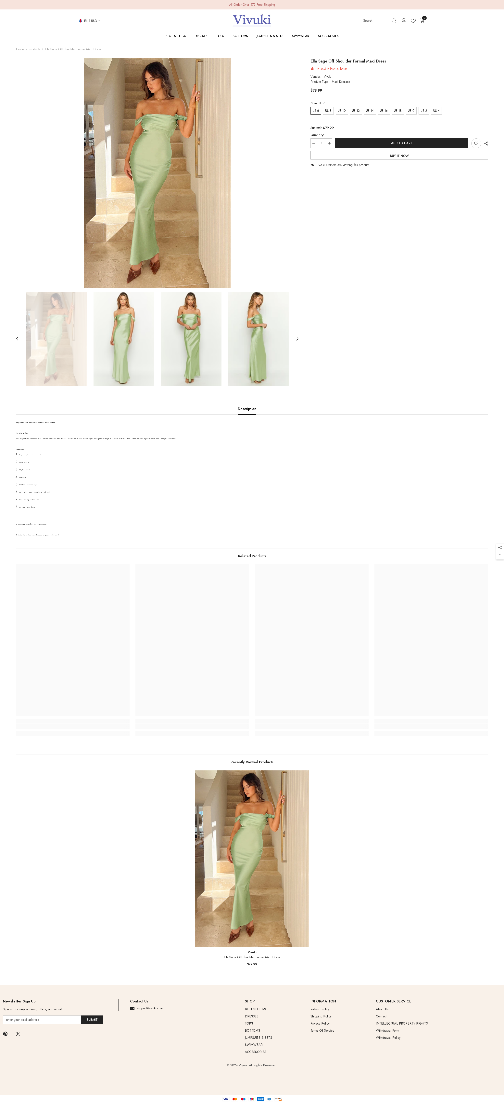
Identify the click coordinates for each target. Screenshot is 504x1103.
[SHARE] (484, 143)
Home (20, 49)
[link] (73, 726)
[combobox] (376, 21)
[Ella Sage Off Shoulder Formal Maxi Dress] (252, 858)
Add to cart (402, 143)
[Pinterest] (5, 1034)
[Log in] (404, 21)
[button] (17, 339)
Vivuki (327, 76)
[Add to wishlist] (476, 143)
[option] (157, 173)
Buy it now (399, 156)
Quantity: (317, 135)
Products (34, 49)
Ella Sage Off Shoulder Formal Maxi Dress (252, 957)
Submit (92, 1019)
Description (247, 408)
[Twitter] (18, 1034)
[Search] (380, 21)
